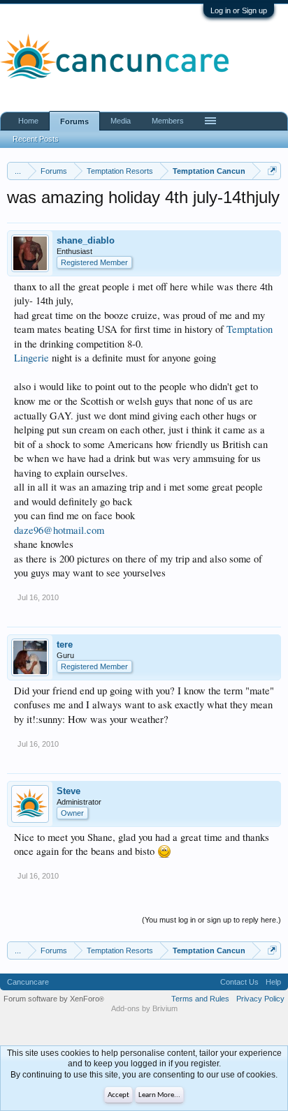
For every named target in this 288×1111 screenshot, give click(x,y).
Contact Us (239, 982)
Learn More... (159, 1095)
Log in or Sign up (238, 10)
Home (28, 121)
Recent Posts (36, 139)
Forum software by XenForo (53, 998)
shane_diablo (86, 240)
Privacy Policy (260, 998)
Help (273, 982)
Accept (118, 1095)
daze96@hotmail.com (59, 530)
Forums (74, 121)
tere (65, 644)
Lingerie (31, 357)
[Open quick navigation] (272, 170)
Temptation (249, 329)
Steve (68, 791)
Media (120, 121)
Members (168, 121)
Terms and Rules (200, 998)
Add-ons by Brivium (144, 1008)
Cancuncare (28, 982)
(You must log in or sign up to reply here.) (211, 920)
